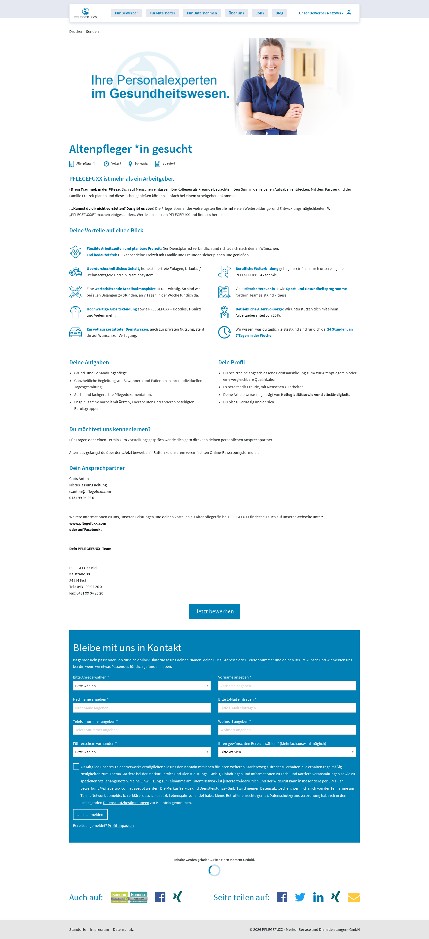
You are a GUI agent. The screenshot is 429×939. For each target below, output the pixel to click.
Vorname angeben (234, 677)
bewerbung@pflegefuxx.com (104, 788)
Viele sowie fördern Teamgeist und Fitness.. (291, 292)
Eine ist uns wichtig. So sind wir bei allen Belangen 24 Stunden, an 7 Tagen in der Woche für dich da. (143, 292)
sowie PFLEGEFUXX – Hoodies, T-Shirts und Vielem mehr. (144, 312)
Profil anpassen (121, 825)
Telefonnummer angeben (95, 721)
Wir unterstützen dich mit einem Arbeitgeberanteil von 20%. (287, 312)
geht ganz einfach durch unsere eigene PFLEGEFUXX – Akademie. (290, 271)
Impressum (99, 929)
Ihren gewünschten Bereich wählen (272, 743)
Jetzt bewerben (214, 611)
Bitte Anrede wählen (91, 677)
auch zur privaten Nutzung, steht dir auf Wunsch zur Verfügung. (145, 332)
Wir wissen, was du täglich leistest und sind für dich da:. (294, 332)
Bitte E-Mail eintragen (237, 699)
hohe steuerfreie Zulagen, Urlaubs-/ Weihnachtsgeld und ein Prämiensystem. (144, 271)
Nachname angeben (91, 699)
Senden (92, 31)
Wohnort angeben (234, 721)
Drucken (76, 31)
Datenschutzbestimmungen (126, 802)
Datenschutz (123, 929)
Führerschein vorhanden (95, 743)
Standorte (77, 929)
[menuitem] (85, 13)
